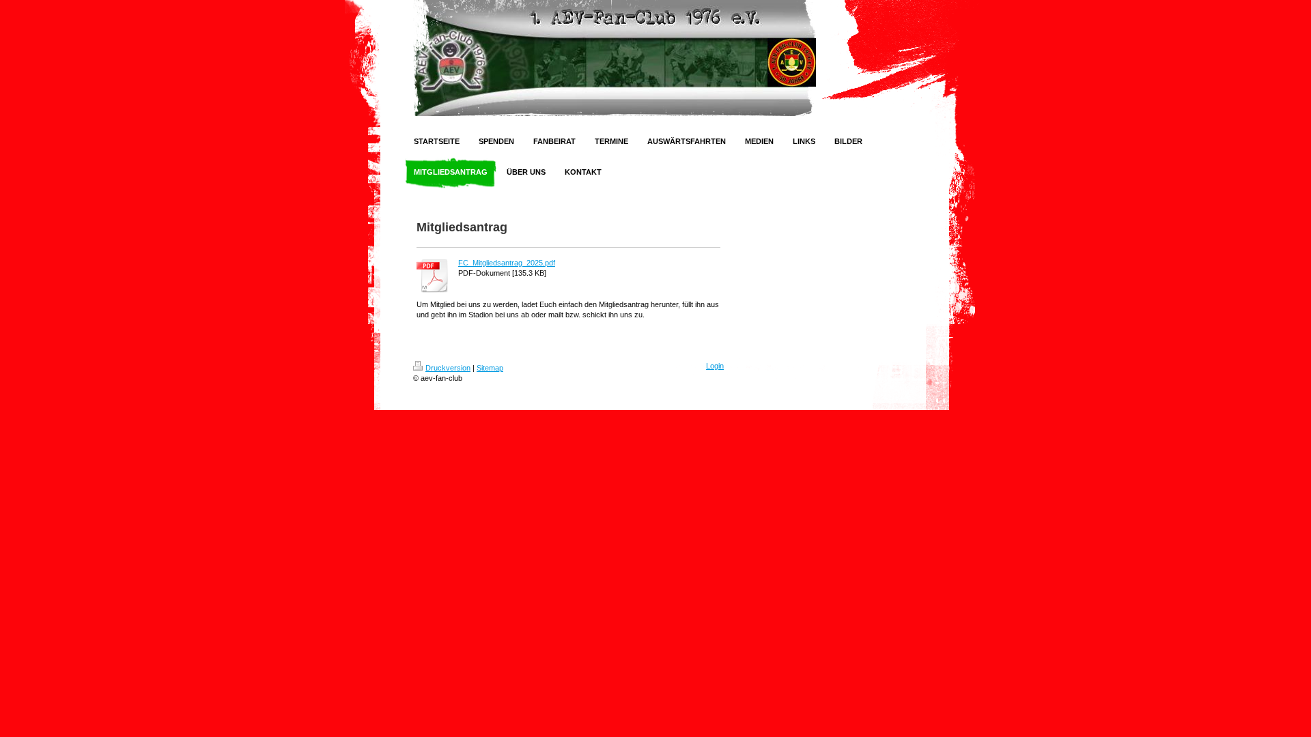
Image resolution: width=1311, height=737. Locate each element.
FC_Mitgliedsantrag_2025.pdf (506, 263)
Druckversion (447, 368)
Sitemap (490, 368)
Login (715, 366)
